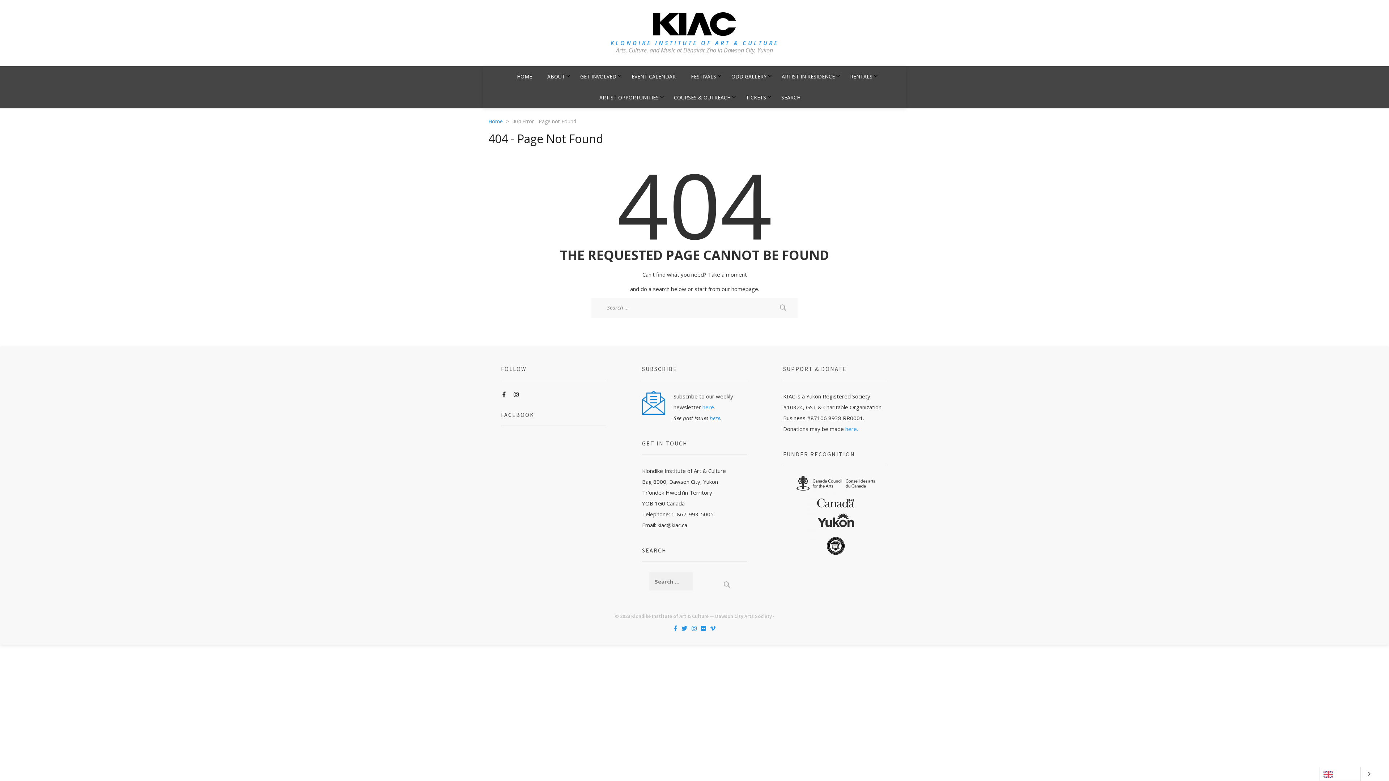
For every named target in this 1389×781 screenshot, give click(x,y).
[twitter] (684, 628)
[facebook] (675, 628)
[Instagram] (516, 394)
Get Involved (598, 76)
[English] (1340, 774)
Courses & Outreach (702, 97)
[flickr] (703, 628)
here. (851, 428)
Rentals (861, 76)
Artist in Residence (808, 76)
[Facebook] (504, 394)
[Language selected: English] (1347, 774)
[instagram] (694, 628)
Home (524, 76)
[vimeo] (712, 628)
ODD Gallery (748, 76)
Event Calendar (654, 76)
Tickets (756, 97)
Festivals (703, 76)
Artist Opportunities (629, 97)
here (708, 407)
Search (790, 97)
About (556, 76)
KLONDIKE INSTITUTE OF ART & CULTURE (695, 43)
